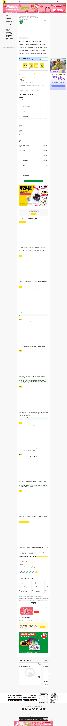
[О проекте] (15, 42)
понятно (45, 719)
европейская (21, 80)
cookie (41, 719)
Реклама (45, 20)
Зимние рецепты (45, 598)
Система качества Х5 (9, 39)
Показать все (33, 603)
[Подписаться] (39, 664)
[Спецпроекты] (15, 18)
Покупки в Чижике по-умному (9, 36)
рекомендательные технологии (33, 719)
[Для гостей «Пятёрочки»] (15, 30)
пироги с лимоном (30, 598)
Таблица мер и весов (35, 90)
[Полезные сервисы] (15, 21)
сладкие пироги (30, 596)
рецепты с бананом (38, 596)
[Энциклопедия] (15, 27)
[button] (18, 585)
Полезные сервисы (10, 21)
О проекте (8, 41)
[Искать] (47, 2)
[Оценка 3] (24, 566)
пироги (20, 596)
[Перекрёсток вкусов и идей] (15, 33)
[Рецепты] (15, 15)
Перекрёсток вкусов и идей (9, 33)
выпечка (24, 596)
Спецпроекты (8, 18)
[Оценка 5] (28, 566)
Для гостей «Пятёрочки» (8, 30)
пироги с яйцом (38, 598)
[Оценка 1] (21, 566)
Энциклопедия (9, 27)
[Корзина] (57, 1)
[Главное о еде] (15, 24)
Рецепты (7, 15)
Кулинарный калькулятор (23, 90)
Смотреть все (45, 660)
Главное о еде (8, 24)
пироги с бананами (22, 598)
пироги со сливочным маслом (42, 600)
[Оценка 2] (23, 566)
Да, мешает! (33, 213)
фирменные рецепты (31, 600)
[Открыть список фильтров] (44, 1)
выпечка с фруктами (22, 600)
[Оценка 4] (26, 566)
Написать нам (34, 716)
